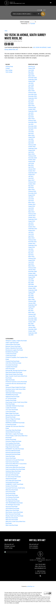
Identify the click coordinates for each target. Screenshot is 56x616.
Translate (32, 23)
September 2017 (32, 172)
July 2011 (30, 249)
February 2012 (32, 239)
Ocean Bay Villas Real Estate (13, 430)
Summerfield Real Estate (12, 482)
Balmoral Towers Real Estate (13, 346)
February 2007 (32, 314)
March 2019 (31, 154)
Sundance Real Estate (11, 486)
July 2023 (30, 113)
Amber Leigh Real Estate (12, 342)
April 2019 (31, 152)
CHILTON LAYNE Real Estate (13, 363)
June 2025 (31, 85)
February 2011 (32, 258)
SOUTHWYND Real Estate (13, 473)
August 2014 (31, 206)
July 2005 (30, 334)
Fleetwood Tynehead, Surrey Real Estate (16, 381)
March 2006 (31, 325)
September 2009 (32, 275)
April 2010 (31, 264)
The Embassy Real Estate (12, 497)
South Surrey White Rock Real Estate (15, 467)
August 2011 (31, 247)
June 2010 (31, 262)
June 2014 (31, 208)
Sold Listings (9, 72)
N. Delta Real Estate (11, 424)
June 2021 (31, 131)
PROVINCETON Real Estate (13, 445)
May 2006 (30, 323)
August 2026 (31, 68)
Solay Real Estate (10, 456)
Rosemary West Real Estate (13, 452)
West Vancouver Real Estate (13, 514)
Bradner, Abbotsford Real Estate (14, 348)
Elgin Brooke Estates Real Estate (14, 374)
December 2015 (32, 193)
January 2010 (31, 269)
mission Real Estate (11, 420)
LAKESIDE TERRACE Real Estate (15, 406)
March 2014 (31, 211)
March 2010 (31, 266)
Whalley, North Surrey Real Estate (14, 516)
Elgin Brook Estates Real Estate (14, 372)
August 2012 (31, 230)
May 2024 (30, 102)
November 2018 (32, 157)
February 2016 (32, 191)
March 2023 (31, 118)
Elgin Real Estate (10, 379)
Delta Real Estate (10, 368)
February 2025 (32, 92)
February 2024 (32, 107)
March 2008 (31, 299)
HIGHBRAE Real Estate (12, 394)
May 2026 (30, 72)
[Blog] (40, 576)
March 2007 (31, 312)
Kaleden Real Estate (11, 400)
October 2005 (31, 331)
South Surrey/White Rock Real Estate (15, 469)
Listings (8, 68)
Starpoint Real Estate (11, 478)
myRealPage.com (30, 586)
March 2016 (31, 189)
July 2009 (30, 279)
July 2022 (30, 124)
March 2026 (31, 75)
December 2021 (32, 126)
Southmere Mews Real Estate (13, 471)
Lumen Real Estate (11, 411)
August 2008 (31, 292)
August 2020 (31, 137)
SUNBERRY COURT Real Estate (14, 484)
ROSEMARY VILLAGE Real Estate (15, 448)
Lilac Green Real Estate (12, 409)
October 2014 (31, 204)
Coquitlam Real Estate (11, 366)
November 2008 (32, 286)
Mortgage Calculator (9, 546)
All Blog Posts (9, 66)
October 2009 (31, 273)
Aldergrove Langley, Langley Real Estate (16, 340)
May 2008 (30, 295)
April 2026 (31, 74)
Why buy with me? (9, 544)
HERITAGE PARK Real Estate (13, 393)
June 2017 (31, 178)
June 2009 (31, 280)
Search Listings (8, 548)
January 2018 (31, 169)
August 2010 (31, 260)
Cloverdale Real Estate (12, 365)
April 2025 (31, 88)
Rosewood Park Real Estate (13, 454)
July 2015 (30, 197)
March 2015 (31, 202)
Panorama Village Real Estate (13, 441)
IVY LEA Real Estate (11, 398)
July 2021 (30, 129)
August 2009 (31, 277)
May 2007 (30, 310)
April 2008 (31, 297)
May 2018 (30, 165)
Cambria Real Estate (11, 353)
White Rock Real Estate (12, 517)
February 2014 (32, 213)
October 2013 (31, 217)
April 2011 (31, 254)
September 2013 (32, 219)
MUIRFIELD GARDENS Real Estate (15, 422)
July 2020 (30, 139)
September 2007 (32, 305)
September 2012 (32, 228)
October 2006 (31, 321)
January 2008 (31, 303)
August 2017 (31, 174)
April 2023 (31, 116)
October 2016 (31, 184)
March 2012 (31, 238)
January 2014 (31, 215)
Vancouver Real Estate (12, 506)
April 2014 (31, 210)
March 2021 (31, 135)
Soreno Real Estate (11, 458)
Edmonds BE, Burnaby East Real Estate (16, 370)
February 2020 (32, 144)
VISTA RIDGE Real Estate (12, 508)
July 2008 (30, 293)
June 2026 (31, 70)
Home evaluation (33, 546)
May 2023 (30, 115)
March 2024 (31, 105)
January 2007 (31, 316)
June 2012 (31, 234)
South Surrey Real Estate (12, 461)
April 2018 (31, 167)
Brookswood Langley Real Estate (14, 350)
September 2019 (32, 148)
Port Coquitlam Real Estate (13, 443)
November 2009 (32, 271)
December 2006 (32, 318)
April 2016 (31, 187)
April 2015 (31, 200)
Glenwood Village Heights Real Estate (16, 387)
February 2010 (32, 267)
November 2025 (32, 77)
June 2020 (31, 141)
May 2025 (30, 87)
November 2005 (32, 329)
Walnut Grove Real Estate (12, 510)
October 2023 (31, 109)
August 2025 (31, 81)
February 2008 (32, 301)
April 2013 (31, 225)
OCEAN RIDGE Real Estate (13, 432)
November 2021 (32, 128)
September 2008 (32, 290)
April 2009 (31, 284)
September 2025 (32, 79)
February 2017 (32, 182)
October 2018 (31, 159)
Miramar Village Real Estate (13, 419)
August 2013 (31, 221)
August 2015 (31, 195)
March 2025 (31, 90)
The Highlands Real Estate (13, 501)
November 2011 (32, 241)
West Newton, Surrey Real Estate (14, 512)
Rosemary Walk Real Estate (13, 450)
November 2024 (32, 96)
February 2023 (32, 120)
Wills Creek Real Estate (12, 525)
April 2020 (31, 143)
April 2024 (31, 103)
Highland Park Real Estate (12, 396)
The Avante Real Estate (12, 495)
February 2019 (32, 156)
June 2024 (31, 100)
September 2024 (32, 98)
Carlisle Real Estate (11, 355)
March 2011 (31, 256)
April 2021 (31, 133)
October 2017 (31, 170)
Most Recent (31, 66)
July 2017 (30, 176)
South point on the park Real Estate (15, 460)
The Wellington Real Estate (13, 504)
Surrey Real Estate (10, 491)
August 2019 (31, 150)
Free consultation (33, 548)
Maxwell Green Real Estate (13, 415)
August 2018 (31, 161)
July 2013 (30, 223)
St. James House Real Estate (13, 476)
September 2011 (32, 245)
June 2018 (31, 163)
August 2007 (31, 307)
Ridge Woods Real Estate (12, 447)
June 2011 (31, 251)
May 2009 (30, 282)
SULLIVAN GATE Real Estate (13, 480)
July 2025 (30, 83)
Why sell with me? (34, 544)
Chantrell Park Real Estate (12, 361)
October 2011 (31, 243)
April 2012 (31, 236)
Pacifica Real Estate (11, 439)
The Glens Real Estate (11, 499)
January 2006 (31, 327)
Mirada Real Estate (11, 417)
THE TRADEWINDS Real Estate (14, 502)
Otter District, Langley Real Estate (14, 434)
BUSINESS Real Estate (12, 352)
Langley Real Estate (11, 407)
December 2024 (32, 94)
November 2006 (32, 320)
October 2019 (31, 146)
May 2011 (30, 252)
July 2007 (30, 308)
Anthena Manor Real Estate (13, 344)
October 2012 (31, 226)
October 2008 (31, 288)
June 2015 (31, 198)
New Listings (9, 70)
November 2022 (32, 122)
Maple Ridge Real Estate (12, 413)
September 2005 (32, 333)
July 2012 (30, 232)
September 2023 (32, 111)
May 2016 (30, 185)
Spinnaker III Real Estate (12, 475)
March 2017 (31, 180)
